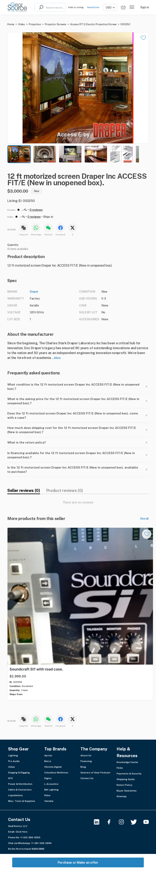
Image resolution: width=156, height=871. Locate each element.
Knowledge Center (127, 762)
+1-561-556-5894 (41, 843)
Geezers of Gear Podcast (95, 772)
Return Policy (124, 785)
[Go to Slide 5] (121, 154)
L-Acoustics (51, 784)
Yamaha (48, 801)
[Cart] (123, 7)
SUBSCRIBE (37, 848)
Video (21, 24)
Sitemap (122, 796)
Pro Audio (14, 761)
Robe (47, 795)
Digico (48, 778)
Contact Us (86, 778)
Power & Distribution (20, 784)
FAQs (120, 767)
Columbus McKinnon (56, 772)
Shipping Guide (126, 779)
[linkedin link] (99, 821)
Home (10, 24)
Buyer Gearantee (126, 790)
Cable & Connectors (20, 789)
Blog (83, 766)
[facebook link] (111, 821)
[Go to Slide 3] (70, 154)
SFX (10, 778)
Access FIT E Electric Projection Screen (93, 24)
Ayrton (48, 755)
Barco (47, 761)
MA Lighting (51, 789)
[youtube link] (148, 821)
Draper (34, 291)
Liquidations (15, 795)
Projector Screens (55, 24)
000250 (125, 24)
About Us (85, 755)
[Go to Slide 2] (44, 154)
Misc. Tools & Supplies (21, 801)
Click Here (21, 831)
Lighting (13, 755)
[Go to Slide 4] (96, 154)
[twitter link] (136, 821)
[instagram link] (124, 821)
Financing (86, 761)
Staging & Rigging (19, 772)
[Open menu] (131, 7)
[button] (78, 87)
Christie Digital (53, 766)
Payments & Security (129, 773)
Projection (35, 24)
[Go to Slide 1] (19, 154)
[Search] (40, 7)
